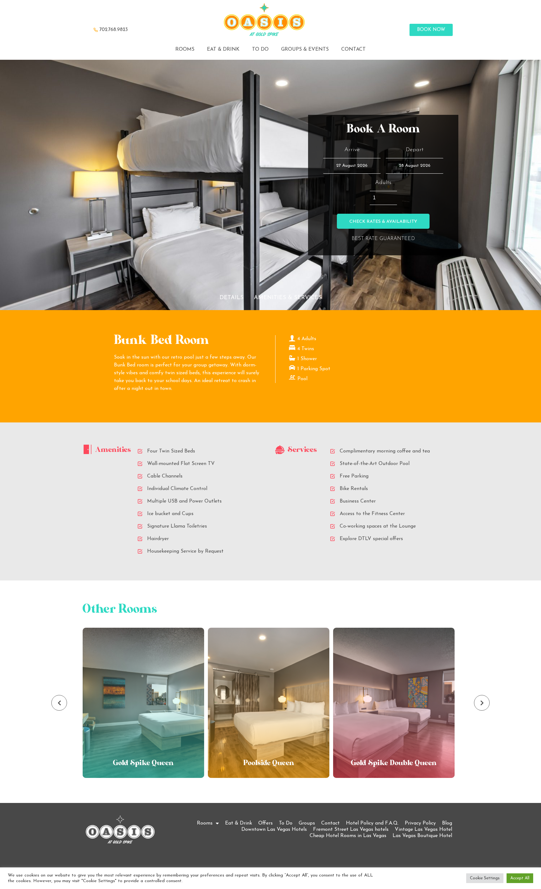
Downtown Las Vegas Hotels (274, 829)
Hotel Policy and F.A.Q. (372, 823)
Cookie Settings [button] (485, 878)
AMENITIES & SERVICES (288, 298)
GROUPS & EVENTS (305, 49)
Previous (59, 703)
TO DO (260, 49)
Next (482, 703)
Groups (307, 823)
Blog (447, 823)
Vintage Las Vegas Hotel (423, 829)
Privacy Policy (420, 823)
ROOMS (184, 49)
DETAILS (231, 298)
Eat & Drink (238, 823)
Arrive (352, 150)
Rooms (205, 823)
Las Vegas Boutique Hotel (422, 835)
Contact (330, 823)
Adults (383, 183)
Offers (265, 823)
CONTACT (353, 49)
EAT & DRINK (223, 49)
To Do (285, 823)
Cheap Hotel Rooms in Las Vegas (348, 835)
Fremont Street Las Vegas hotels (351, 829)
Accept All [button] (519, 878)
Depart (415, 150)
